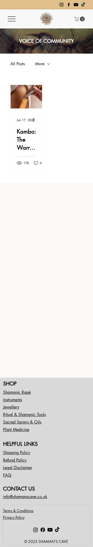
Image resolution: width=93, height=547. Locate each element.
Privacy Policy (14, 517)
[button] (80, 19)
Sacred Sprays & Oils (22, 422)
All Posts (17, 64)
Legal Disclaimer (17, 467)
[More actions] (35, 120)
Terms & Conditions (18, 510)
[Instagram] (61, 4)
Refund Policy (15, 460)
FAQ (7, 475)
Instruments (12, 400)
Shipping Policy (16, 452)
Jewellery (11, 407)
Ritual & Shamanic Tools (24, 414)
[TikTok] (83, 4)
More (39, 64)
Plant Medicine (16, 429)
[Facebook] (68, 4)
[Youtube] (76, 4)
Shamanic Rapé (17, 392)
